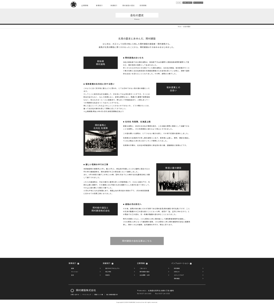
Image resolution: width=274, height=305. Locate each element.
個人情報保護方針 (112, 294)
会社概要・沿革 (145, 275)
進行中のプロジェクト (112, 268)
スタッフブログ (179, 275)
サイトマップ (198, 3)
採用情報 (177, 268)
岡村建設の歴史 (145, 272)
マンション (74, 272)
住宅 (72, 275)
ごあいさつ (143, 268)
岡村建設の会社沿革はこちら (137, 241)
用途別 (107, 275)
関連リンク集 (99, 294)
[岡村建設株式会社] (74, 5)
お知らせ (177, 272)
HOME (179, 3)
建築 (72, 268)
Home (180, 26)
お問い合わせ (187, 3)
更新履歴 (177, 278)
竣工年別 (108, 272)
